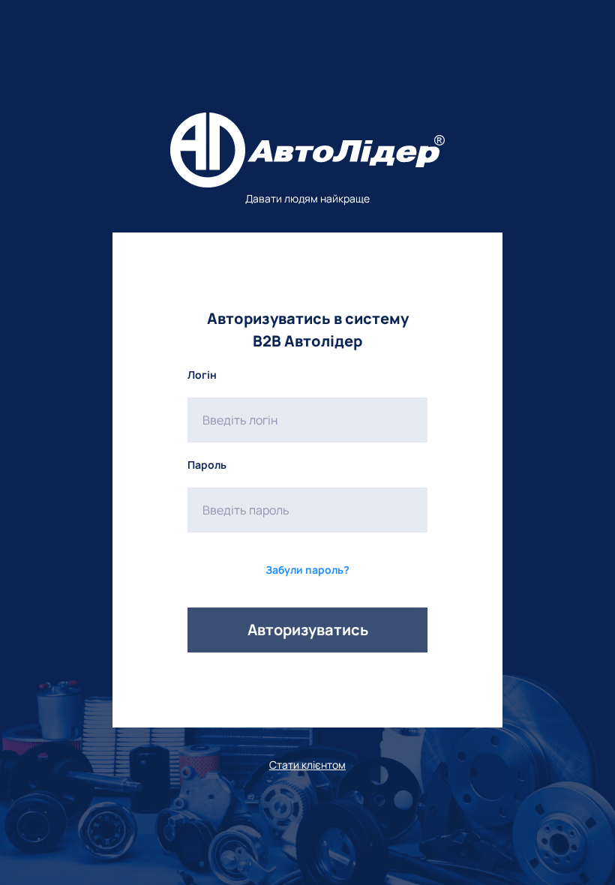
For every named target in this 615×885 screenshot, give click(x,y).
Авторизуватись (308, 630)
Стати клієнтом (307, 765)
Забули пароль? (308, 569)
